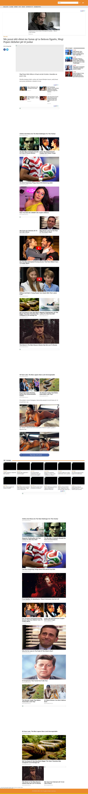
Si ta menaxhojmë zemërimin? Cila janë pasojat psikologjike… (36, 474)
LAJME (11, 6)
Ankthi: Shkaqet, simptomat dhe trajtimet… (9, 473)
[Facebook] (4, 49)
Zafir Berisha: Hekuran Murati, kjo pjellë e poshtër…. (7, 788)
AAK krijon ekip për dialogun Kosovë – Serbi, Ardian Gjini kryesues (77, 488)
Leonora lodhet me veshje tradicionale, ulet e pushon (64, 473)
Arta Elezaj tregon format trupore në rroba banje (77, 473)
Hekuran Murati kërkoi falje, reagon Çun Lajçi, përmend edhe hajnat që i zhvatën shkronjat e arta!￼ (64, 488)
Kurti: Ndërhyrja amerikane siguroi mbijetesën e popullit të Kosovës (50, 488)
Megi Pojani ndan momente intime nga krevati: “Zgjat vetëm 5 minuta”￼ (23, 488)
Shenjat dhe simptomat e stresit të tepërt (22, 473)
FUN (20, 6)
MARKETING (37, 6)
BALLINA (5, 6)
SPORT (16, 6)
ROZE (23, 6)
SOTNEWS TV (29, 6)
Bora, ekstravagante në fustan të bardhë (8, 487)
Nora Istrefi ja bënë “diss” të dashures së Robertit (37, 487)
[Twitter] (7, 49)
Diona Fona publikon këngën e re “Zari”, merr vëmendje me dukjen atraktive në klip (49, 474)
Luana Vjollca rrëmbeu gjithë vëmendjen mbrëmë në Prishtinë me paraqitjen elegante (11, 787)
